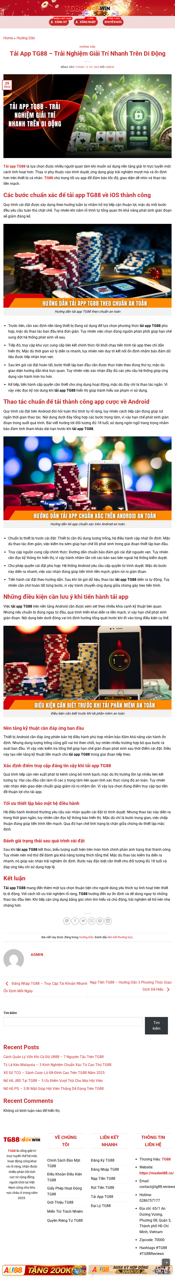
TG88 (48, 178)
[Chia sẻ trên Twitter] (83, 921)
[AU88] (44, 1270)
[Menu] (6, 7)
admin (110, 67)
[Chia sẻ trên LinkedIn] (108, 921)
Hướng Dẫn (26, 38)
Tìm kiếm (10, 1013)
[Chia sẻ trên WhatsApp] (67, 921)
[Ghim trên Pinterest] (100, 921)
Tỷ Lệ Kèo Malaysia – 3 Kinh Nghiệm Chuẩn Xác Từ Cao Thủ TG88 (57, 1065)
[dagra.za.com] (87, 8)
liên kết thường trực (120, 937)
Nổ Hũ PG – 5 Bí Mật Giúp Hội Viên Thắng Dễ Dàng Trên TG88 (53, 1088)
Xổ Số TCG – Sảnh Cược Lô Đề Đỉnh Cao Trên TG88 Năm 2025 (54, 1073)
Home (8, 38)
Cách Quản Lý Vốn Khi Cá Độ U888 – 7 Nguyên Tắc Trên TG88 (53, 1057)
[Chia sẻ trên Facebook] (75, 921)
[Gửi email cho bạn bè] (91, 921)
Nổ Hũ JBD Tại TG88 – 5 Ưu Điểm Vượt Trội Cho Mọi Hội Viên (53, 1081)
